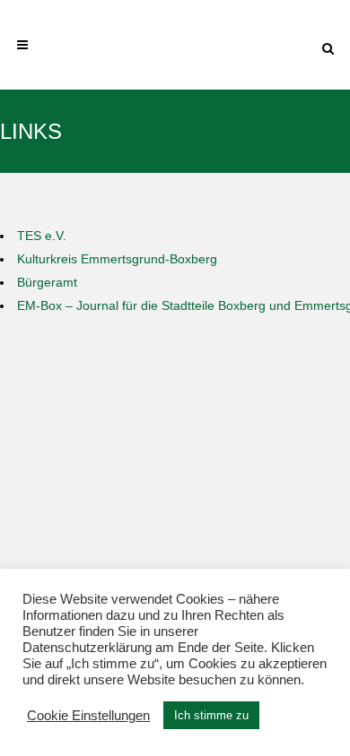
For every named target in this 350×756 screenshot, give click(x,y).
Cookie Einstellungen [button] (88, 716)
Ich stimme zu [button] (211, 715)
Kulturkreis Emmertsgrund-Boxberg (117, 259)
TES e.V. (41, 235)
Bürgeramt (47, 282)
